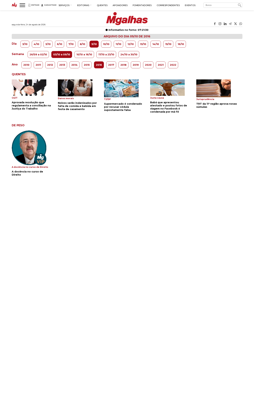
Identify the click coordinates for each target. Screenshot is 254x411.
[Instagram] (220, 24)
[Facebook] (214, 24)
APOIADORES (120, 5)
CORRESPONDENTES (168, 5)
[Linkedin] (225, 24)
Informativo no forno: (128, 30)
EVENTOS (190, 5)
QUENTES (102, 5)
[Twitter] (235, 24)
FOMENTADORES (142, 5)
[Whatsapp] (240, 24)
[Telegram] (230, 24)
